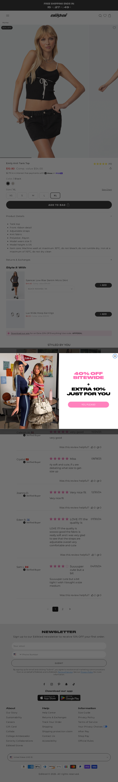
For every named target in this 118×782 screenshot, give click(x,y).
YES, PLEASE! (88, 404)
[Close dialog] (115, 356)
